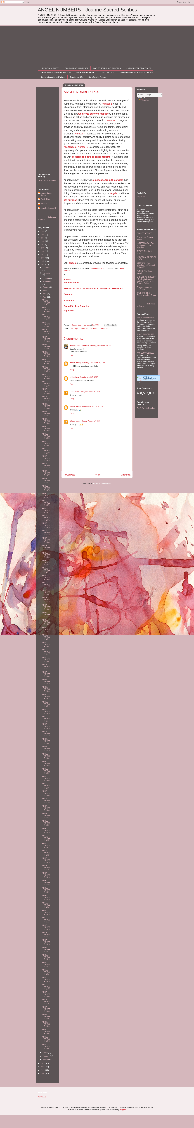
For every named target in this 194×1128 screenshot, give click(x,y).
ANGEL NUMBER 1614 (46, 942)
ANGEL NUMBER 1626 (46, 853)
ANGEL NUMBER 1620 (46, 898)
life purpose (70, 200)
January (46, 1059)
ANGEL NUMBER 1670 (46, 525)
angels (113, 193)
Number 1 (107, 103)
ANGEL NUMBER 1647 (46, 696)
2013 (43, 1064)
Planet (149, 378)
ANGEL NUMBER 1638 (46, 763)
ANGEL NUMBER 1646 (46, 704)
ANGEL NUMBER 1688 (46, 391)
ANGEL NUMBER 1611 (46, 972)
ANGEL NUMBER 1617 (46, 920)
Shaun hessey (75, 363)
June (45, 294)
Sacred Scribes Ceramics (76, 306)
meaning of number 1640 (99, 328)
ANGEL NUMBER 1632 (46, 801)
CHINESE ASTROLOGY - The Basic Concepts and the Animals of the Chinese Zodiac (146, 280)
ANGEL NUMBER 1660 (46, 600)
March (45, 1053)
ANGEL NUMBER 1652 (46, 659)
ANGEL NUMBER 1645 (46, 711)
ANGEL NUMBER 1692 (46, 361)
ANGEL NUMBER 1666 (46, 555)
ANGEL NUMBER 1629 (46, 830)
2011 (43, 1070)
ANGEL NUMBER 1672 (46, 510)
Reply (72, 355)
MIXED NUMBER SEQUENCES (138, 68)
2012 (43, 1067)
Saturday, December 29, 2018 (93, 363)
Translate (145, 100)
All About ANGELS (107, 73)
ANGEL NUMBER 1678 (46, 466)
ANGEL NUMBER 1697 (46, 324)
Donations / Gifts (76, 77)
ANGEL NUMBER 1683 (46, 428)
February (46, 1056)
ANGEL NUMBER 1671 (46, 518)
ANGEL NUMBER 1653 (46, 652)
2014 (43, 265)
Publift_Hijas (45, 199)
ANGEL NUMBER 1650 (46, 674)
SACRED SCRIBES (144, 233)
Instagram (69, 300)
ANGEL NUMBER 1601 (46, 1046)
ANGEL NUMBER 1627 (46, 845)
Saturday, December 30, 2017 (101, 346)
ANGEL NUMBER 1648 (46, 689)
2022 (43, 245)
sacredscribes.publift (48, 208)
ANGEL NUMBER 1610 (46, 979)
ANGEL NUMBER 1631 (46, 816)
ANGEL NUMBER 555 (145, 353)
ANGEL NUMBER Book (85, 73)
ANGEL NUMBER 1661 (46, 592)
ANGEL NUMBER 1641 (46, 741)
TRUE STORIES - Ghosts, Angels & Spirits (146, 294)
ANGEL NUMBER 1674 (46, 495)
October (46, 278)
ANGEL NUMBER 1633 (46, 808)
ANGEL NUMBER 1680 (46, 451)
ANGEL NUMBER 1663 (46, 577)
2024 (43, 238)
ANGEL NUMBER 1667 (46, 548)
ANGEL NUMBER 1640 (46, 749)
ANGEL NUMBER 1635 (46, 786)
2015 (43, 261)
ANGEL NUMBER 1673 (46, 503)
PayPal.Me (69, 310)
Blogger (122, 1110)
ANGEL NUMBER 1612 (46, 964)
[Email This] (105, 325)
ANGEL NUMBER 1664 (46, 570)
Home (97, 475)
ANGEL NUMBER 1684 (46, 421)
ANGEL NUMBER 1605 (46, 1017)
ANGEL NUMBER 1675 (46, 488)
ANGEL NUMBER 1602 (46, 1039)
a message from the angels (108, 180)
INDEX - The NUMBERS (50, 68)
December (47, 268)
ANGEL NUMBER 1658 (46, 615)
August (46, 287)
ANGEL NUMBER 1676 (46, 481)
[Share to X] (110, 325)
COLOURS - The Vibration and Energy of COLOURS (146, 265)
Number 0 (83, 147)
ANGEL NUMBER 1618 (46, 912)
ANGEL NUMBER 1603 (46, 1031)
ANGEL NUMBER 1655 (46, 637)
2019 (43, 248)
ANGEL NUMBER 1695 (46, 339)
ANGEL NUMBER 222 (145, 334)
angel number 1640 (81, 328)
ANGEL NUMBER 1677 (46, 473)
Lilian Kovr (74, 377)
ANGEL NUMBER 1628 (46, 838)
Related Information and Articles (53, 77)
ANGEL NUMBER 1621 (46, 890)
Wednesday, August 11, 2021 (93, 406)
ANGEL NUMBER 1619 (46, 905)
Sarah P (44, 204)
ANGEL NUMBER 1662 (46, 585)
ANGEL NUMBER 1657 (46, 622)
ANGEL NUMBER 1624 (46, 868)
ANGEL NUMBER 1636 (46, 778)
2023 (43, 241)
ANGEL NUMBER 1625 (46, 860)
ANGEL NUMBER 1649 (46, 682)
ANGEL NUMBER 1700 (46, 302)
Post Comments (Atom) (102, 483)
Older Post (125, 475)
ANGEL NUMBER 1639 (46, 756)
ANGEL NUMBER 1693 (46, 354)
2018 (43, 251)
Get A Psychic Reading (97, 77)
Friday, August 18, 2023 (91, 421)
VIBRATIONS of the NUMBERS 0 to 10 (56, 73)
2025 (43, 235)
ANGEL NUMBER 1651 (46, 667)
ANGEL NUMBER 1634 (46, 793)
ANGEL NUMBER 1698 (46, 317)
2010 (43, 1074)
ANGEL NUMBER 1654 (46, 644)
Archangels (70, 147)
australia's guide (148, 379)
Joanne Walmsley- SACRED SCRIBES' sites (136, 73)
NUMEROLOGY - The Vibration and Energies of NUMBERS (93, 288)
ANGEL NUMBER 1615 (46, 935)
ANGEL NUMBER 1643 (46, 726)
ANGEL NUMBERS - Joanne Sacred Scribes (87, 10)
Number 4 (80, 133)
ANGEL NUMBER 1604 (46, 1024)
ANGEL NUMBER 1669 (46, 533)
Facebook (69, 294)
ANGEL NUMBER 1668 (46, 540)
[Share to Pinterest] (115, 325)
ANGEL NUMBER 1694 (46, 347)
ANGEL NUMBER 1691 (46, 369)
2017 (43, 255)
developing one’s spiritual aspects (91, 157)
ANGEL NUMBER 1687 (46, 399)
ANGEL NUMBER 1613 (46, 957)
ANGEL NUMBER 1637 (46, 771)
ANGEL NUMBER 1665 (46, 563)
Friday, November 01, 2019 (90, 392)
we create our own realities (93, 113)
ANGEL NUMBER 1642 (46, 734)
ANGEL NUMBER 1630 (46, 823)
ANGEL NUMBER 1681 (46, 443)
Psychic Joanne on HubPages (144, 288)
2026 (43, 231)
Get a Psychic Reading (47, 180)
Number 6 (112, 120)
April (45, 297)
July (44, 290)
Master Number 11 (98, 268)
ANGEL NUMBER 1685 (46, 414)
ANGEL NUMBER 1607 (46, 1002)
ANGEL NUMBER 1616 (46, 927)
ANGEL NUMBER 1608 (46, 994)
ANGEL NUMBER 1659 (46, 607)
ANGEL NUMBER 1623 (46, 875)
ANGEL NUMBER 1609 (46, 987)
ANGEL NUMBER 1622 (46, 883)
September (47, 282)
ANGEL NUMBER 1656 (46, 629)
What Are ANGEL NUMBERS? (76, 68)
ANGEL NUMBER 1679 (46, 458)
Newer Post (69, 475)
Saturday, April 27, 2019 (89, 377)
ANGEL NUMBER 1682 (46, 436)
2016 (43, 258)
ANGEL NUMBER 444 (145, 318)
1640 (71, 328)
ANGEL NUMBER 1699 (46, 309)
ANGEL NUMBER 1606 (46, 1009)
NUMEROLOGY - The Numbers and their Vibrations (145, 245)
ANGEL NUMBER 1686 (46, 406)
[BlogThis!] (108, 325)
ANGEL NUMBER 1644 (46, 719)
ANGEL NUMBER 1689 (46, 384)
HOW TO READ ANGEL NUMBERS (107, 68)
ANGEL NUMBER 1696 (46, 332)
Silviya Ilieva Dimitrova (79, 346)
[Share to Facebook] (113, 325)
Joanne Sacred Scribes (46, 194)
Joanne (67, 280)
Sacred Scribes (71, 283)
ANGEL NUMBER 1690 (46, 376)
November (47, 273)
